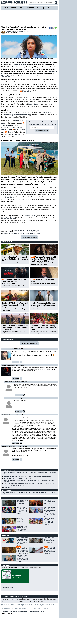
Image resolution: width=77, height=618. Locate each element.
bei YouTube (7, 585)
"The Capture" (26, 91)
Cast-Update (28, 231)
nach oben (6, 611)
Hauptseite (13, 611)
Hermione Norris (16, 125)
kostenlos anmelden (42, 130)
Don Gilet (31, 99)
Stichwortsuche (23, 611)
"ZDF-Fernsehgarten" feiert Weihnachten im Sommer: (29, 484)
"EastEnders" (6, 125)
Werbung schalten (20, 599)
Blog (54, 599)
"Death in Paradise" (20, 65)
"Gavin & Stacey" (19, 130)
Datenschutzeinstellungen (44, 599)
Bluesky (11, 602)
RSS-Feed (22, 602)
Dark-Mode (37, 602)
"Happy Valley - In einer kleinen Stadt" (16, 115)
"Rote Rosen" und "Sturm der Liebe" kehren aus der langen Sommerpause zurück (27, 476)
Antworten (15, 362)
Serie (38, 231)
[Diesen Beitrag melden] (21, 362)
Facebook (5, 602)
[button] (50, 28)
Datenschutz (31, 599)
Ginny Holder (5, 76)
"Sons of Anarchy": (29, 480)
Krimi (34, 231)
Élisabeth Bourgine (34, 104)
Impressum (5, 599)
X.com (16, 602)
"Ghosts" (10, 132)
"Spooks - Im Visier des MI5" (13, 127)
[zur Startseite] (14, 2)
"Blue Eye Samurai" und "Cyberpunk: (28, 493)
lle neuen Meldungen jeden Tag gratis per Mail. (42, 124)
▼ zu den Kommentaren (29, 237)
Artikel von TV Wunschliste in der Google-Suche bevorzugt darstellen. (22, 233)
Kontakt (12, 599)
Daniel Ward (9, 197)
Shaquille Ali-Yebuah (8, 218)
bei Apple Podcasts (9, 587)
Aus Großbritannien (18, 231)
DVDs (42, 611)
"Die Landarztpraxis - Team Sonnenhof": (30, 473)
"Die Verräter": (17, 478)
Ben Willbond (16, 134)
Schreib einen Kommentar (30, 343)
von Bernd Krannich (11, 31)
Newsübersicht (7, 487)
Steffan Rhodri (6, 130)
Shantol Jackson (30, 216)
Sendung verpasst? (34, 611)
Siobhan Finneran (47, 112)
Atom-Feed (30, 602)
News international (23, 31)
